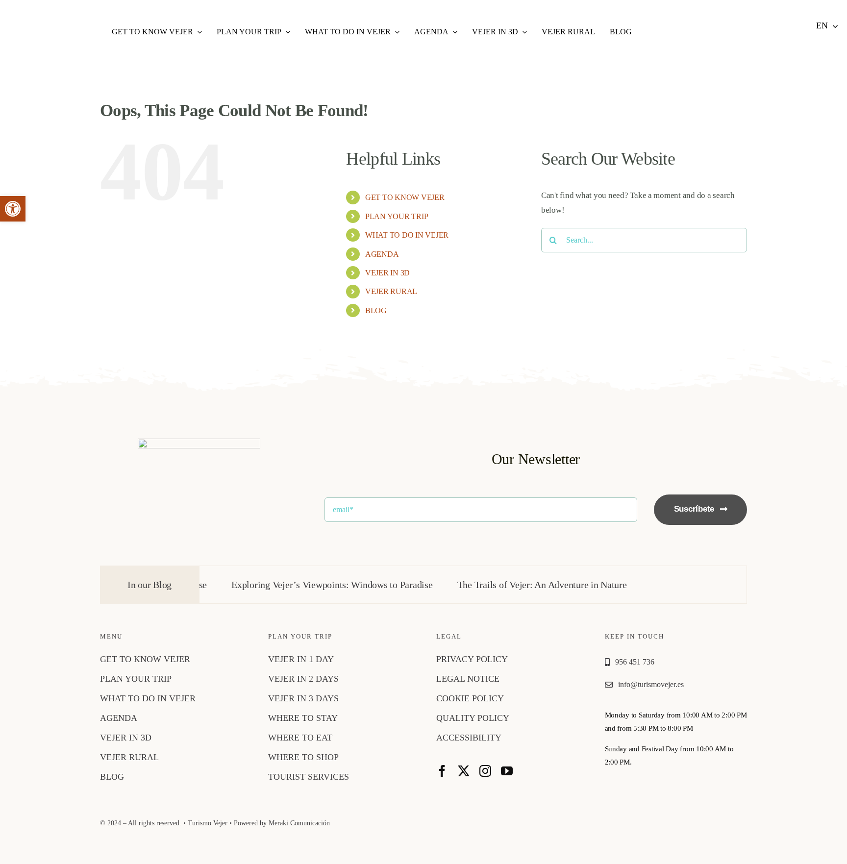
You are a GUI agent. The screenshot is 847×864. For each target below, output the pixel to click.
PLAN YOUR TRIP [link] (396, 216)
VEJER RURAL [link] (391, 291)
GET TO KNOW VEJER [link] (405, 197)
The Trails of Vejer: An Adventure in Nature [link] (516, 584)
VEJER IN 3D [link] (387, 273)
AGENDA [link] (382, 254)
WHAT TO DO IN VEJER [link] (406, 235)
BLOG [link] (376, 310)
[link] (12, 209)
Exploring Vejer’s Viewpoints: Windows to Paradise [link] (306, 584)
